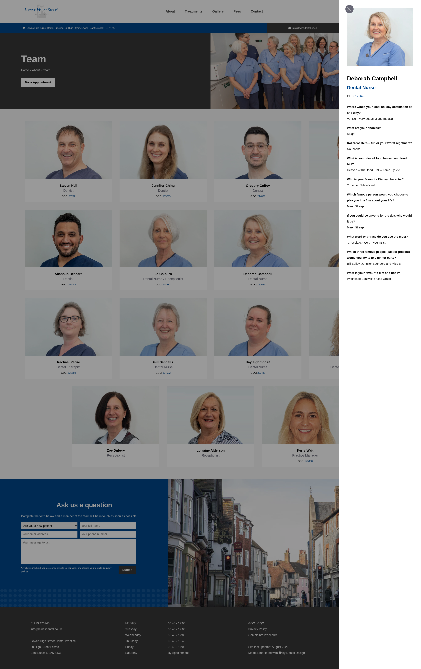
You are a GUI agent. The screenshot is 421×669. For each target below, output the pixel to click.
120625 (360, 96)
